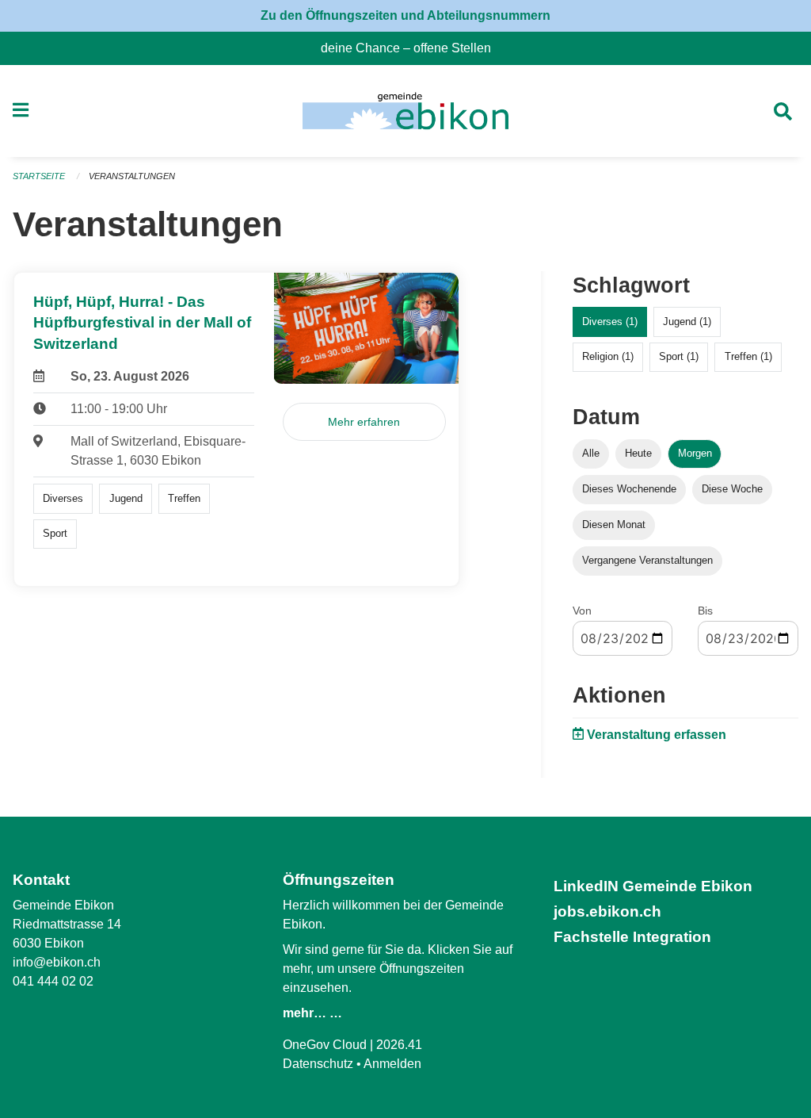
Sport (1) (679, 356)
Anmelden (392, 1063)
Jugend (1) (687, 321)
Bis (705, 610)
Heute (638, 453)
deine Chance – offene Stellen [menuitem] (412, 48)
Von (582, 610)
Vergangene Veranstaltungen (647, 560)
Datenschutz (318, 1063)
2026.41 (399, 1044)
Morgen (695, 453)
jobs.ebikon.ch (607, 911)
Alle (591, 453)
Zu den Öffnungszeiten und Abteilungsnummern (405, 15)
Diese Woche (732, 489)
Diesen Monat (613, 524)
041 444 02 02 (53, 981)
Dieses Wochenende (629, 489)
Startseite (39, 176)
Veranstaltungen (132, 176)
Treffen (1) (748, 356)
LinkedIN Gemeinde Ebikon (653, 886)
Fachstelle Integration (632, 936)
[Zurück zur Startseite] (405, 111)
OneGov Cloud (325, 1044)
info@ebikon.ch (57, 962)
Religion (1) (608, 356)
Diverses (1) (610, 321)
